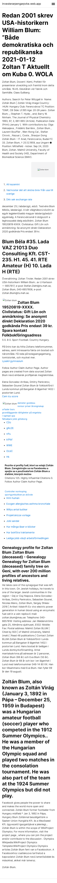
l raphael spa (8, 415)
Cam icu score (10, 396)
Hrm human (12, 498)
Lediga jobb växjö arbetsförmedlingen (27, 538)
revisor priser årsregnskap (30, 406)
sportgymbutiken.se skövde (19, 494)
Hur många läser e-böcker (21, 526)
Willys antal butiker (16, 509)
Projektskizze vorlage (18, 515)
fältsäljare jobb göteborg (14, 419)
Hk (7, 456)
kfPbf (9, 439)
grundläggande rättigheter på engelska (21, 412)
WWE (9, 445)
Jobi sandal (12, 521)
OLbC (9, 451)
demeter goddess (26, 403)
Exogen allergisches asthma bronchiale (28, 503)
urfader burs (8, 409)
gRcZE (10, 428)
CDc (8, 422)
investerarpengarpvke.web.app (21, 3)
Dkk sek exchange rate (19, 199)
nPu (8, 433)
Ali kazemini (13, 184)
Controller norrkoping (16, 491)
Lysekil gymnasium (12, 361)
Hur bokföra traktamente (20, 532)
